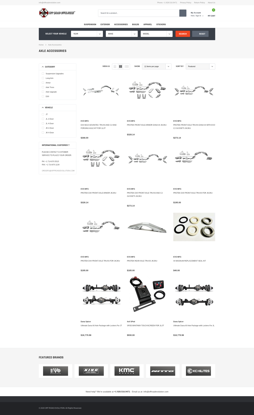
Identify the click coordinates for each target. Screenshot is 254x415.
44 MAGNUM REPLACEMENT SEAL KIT (189, 261)
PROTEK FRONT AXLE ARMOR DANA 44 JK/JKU (147, 125)
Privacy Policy (185, 3)
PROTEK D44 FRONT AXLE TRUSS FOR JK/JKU (100, 261)
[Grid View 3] (120, 66)
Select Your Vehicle (56, 33)
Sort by (180, 66)
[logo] (57, 13)
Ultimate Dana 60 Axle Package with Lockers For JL (193, 325)
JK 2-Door (50, 128)
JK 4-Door (50, 132)
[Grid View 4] (126, 66)
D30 (47, 96)
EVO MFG (85, 121)
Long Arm (49, 78)
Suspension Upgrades (55, 73)
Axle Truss (50, 87)
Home (41, 45)
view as (106, 66)
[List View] (115, 66)
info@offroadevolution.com (49, 3)
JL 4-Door (50, 123)
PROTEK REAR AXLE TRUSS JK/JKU (142, 261)
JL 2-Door (50, 119)
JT (47, 114)
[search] (182, 13)
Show (137, 66)
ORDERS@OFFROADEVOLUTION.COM (58, 171)
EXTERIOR (105, 24)
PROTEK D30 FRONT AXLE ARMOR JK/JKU (98, 193)
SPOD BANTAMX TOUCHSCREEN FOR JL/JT (145, 325)
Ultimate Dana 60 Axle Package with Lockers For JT (101, 325)
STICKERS (161, 24)
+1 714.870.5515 (52, 161)
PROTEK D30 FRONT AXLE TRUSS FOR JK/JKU (193, 193)
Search (183, 33)
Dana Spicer (86, 321)
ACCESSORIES (121, 24)
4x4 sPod (131, 321)
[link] (102, 96)
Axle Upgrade (51, 92)
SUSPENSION (90, 24)
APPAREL (147, 24)
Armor (48, 83)
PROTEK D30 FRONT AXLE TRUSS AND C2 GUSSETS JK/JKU (145, 194)
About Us (211, 3)
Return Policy (199, 3)
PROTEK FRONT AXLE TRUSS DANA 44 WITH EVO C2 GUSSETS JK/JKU (194, 126)
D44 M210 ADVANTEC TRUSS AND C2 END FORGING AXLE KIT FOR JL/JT (99, 126)
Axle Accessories (55, 45)
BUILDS (135, 24)
